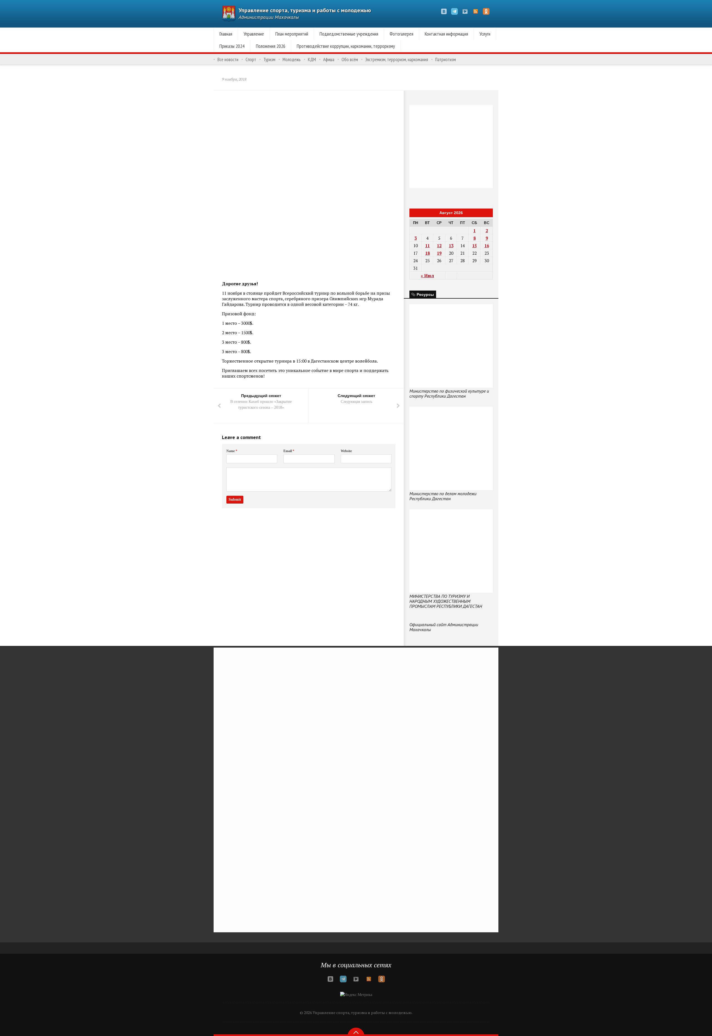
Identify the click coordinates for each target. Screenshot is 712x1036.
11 (427, 245)
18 (427, 253)
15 (474, 245)
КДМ (312, 59)
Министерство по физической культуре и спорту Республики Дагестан (449, 393)
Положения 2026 (270, 46)
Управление (254, 34)
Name (231, 451)
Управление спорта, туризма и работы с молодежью (305, 10)
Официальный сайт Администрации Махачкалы (443, 627)
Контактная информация (446, 34)
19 (439, 253)
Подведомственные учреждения (349, 34)
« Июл (427, 275)
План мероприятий (291, 34)
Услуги (484, 34)
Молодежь (292, 59)
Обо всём (350, 59)
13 (451, 245)
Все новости (227, 59)
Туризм (269, 59)
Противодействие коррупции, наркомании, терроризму (346, 46)
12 (439, 245)
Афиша (328, 59)
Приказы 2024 (231, 46)
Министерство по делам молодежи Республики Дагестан (442, 496)
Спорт (251, 59)
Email (288, 451)
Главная (225, 34)
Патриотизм (445, 59)
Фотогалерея (401, 34)
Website (346, 451)
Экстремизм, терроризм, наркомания (396, 59)
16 (486, 245)
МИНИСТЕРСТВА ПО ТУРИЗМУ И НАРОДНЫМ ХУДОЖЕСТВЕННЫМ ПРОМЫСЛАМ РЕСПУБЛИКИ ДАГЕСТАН (445, 601)
